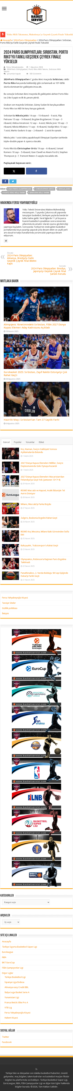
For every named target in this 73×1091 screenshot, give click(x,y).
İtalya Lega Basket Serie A (17, 992)
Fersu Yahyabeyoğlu (14, 67)
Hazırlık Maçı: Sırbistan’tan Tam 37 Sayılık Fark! (31, 419)
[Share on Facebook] (36, 171)
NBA (4, 957)
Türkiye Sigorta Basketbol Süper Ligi (19, 946)
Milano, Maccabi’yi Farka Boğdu (36, 504)
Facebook (7, 1042)
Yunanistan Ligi (12, 997)
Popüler (18, 442)
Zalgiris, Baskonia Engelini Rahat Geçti (39, 518)
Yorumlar (30, 442)
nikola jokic (65, 189)
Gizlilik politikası (9, 608)
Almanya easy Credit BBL (17, 987)
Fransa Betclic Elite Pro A (16, 1002)
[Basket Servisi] (36, 14)
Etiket (41, 442)
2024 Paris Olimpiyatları (25, 40)
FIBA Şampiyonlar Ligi (12, 968)
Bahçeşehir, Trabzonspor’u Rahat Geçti (39, 545)
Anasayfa (7, 40)
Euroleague (7, 952)
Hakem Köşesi (11, 1017)
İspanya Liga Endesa (14, 982)
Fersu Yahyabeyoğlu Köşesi (15, 597)
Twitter (5, 1037)
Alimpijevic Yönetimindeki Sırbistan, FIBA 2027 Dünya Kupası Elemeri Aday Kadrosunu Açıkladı (35, 326)
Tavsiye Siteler (9, 603)
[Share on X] (14, 171)
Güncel (6, 442)
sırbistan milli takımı (39, 193)
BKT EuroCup (8, 962)
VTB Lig (8, 1007)
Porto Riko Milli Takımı (38, 69)
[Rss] (36, 1069)
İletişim (5, 613)
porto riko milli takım (14, 193)
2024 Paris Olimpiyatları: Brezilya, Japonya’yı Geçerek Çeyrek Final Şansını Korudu (48, 270)
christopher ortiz (45, 189)
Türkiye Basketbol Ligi (15, 977)
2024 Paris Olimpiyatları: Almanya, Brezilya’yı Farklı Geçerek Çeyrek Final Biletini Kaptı (21, 258)
